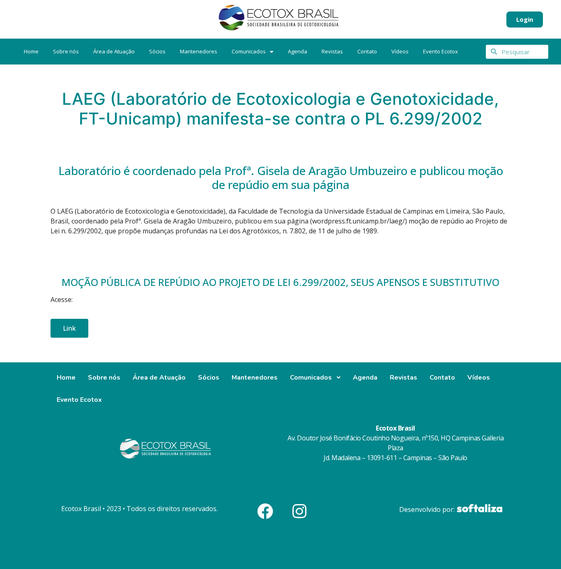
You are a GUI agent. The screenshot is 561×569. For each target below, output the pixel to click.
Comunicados (249, 51)
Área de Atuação (114, 51)
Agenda (297, 51)
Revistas (332, 51)
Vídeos (400, 51)
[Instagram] (299, 511)
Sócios (157, 51)
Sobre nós (66, 51)
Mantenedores (198, 51)
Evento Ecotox (440, 51)
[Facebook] (265, 511)
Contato (367, 51)
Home (31, 51)
